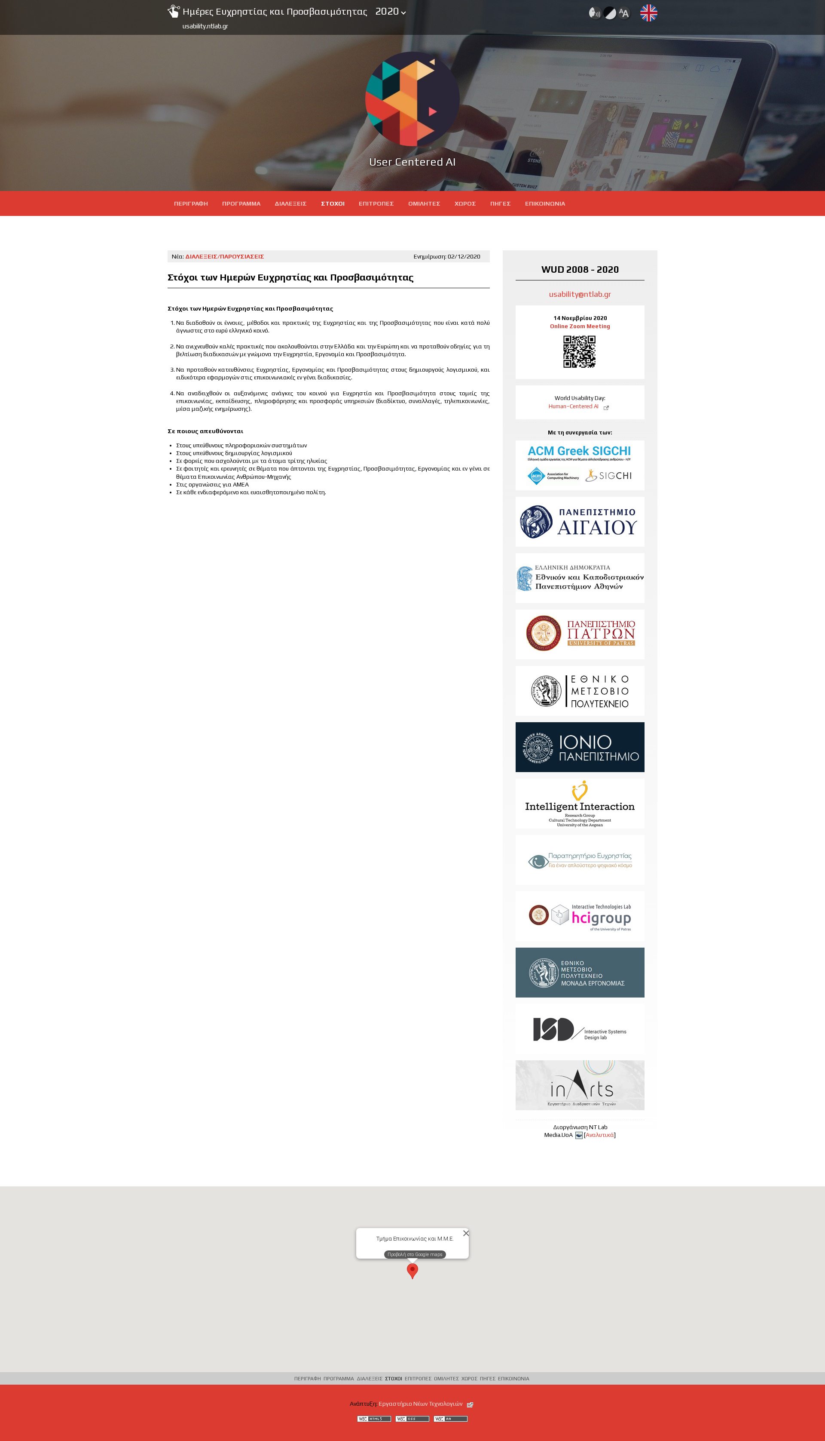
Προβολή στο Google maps (415, 1254)
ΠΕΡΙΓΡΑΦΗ (191, 203)
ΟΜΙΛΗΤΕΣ (424, 203)
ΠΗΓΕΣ (500, 203)
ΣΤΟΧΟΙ (333, 203)
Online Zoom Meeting (580, 326)
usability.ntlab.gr (205, 26)
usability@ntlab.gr (580, 294)
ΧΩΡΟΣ (465, 203)
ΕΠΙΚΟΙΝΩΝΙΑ (545, 203)
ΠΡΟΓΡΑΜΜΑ (241, 203)
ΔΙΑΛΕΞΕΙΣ (291, 203)
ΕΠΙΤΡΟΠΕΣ (376, 203)
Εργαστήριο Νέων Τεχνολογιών (421, 1403)
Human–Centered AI (574, 406)
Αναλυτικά (600, 1134)
